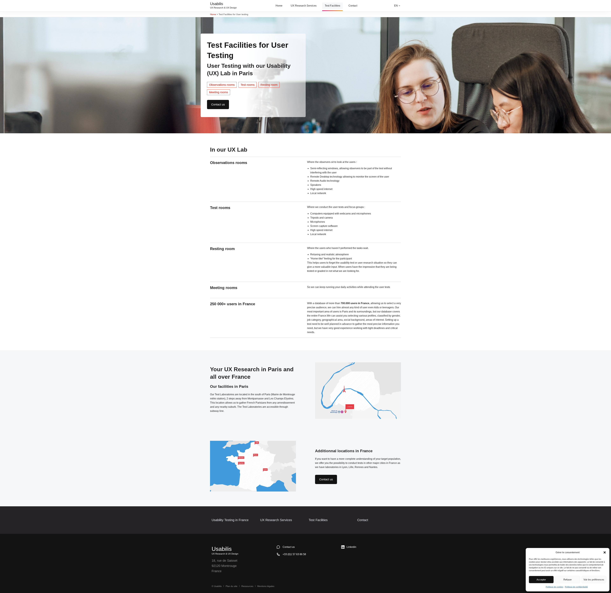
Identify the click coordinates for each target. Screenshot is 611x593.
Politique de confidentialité (576, 587)
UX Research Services (276, 520)
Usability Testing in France (230, 520)
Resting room (268, 84)
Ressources (247, 586)
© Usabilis (217, 586)
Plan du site (231, 586)
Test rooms (248, 84)
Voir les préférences (593, 579)
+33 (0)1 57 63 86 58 (294, 554)
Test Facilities (318, 520)
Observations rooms (222, 84)
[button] (604, 552)
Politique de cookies (554, 587)
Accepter (541, 579)
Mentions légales (265, 586)
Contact (362, 520)
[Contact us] (278, 547)
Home (213, 14)
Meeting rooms (218, 92)
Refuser (567, 579)
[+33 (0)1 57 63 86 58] (278, 554)
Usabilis (222, 549)
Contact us (289, 547)
